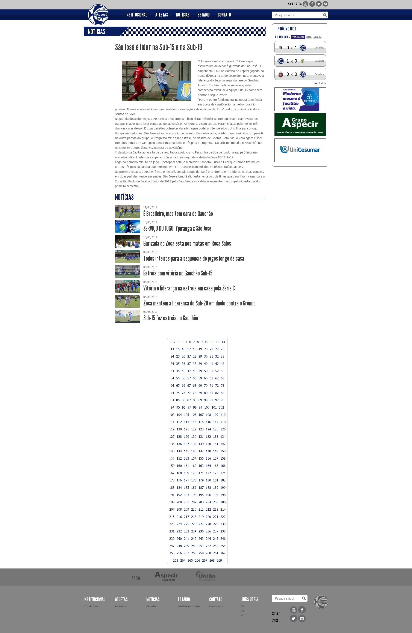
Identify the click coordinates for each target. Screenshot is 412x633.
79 (200, 393)
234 (193, 531)
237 (215, 531)
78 (194, 393)
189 (215, 487)
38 (194, 363)
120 (179, 429)
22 (217, 349)
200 (179, 502)
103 (171, 414)
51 (211, 371)
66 (183, 385)
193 (186, 495)
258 (193, 553)
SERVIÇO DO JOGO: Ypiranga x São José (177, 228)
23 (222, 349)
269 (219, 560)
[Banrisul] (300, 99)
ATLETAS (161, 15)
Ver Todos (320, 83)
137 (186, 444)
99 (200, 407)
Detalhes (319, 47)
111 (171, 422)
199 (171, 502)
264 (182, 560)
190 (223, 487)
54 (172, 378)
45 (178, 371)
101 (214, 407)
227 (201, 524)
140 (208, 444)
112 (179, 422)
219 (201, 517)
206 (223, 502)
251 (201, 546)
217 (186, 517)
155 (201, 458)
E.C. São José (91, 606)
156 (208, 458)
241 (186, 538)
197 (215, 495)
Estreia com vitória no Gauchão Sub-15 (177, 273)
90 (206, 400)
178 (193, 480)
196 (208, 495)
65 (178, 385)
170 (193, 473)
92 (217, 400)
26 (183, 356)
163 (201, 466)
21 (211, 349)
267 (204, 560)
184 (179, 487)
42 (217, 363)
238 (223, 531)
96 (183, 407)
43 (222, 363)
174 (223, 473)
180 (208, 480)
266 (197, 560)
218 (193, 517)
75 (178, 393)
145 (186, 451)
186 (193, 487)
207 (171, 509)
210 (193, 509)
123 (201, 429)
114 (193, 422)
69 (200, 385)
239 (171, 538)
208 (179, 509)
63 (222, 378)
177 (186, 480)
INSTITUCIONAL (136, 15)
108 (208, 414)
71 (211, 385)
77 (189, 393)
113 (186, 422)
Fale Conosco (216, 606)
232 (179, 531)
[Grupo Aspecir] (300, 124)
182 (223, 480)
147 (201, 451)
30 (206, 356)
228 (208, 524)
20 (206, 349)
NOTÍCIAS (182, 15)
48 (194, 371)
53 (222, 371)
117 (215, 422)
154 (193, 458)
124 (208, 429)
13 (223, 342)
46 (183, 371)
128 (179, 436)
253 (215, 546)
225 (186, 524)
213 (215, 509)
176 (179, 480)
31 (211, 356)
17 (189, 349)
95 (178, 407)
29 (200, 356)
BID (242, 615)
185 (186, 487)
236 (208, 531)
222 (223, 517)
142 (223, 444)
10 (206, 342)
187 (201, 487)
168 (179, 473)
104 (179, 414)
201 (186, 502)
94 (172, 407)
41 (211, 363)
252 (208, 546)
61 (211, 378)
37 (189, 363)
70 (206, 385)
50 (206, 371)
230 (223, 524)
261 (215, 553)
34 (172, 363)
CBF (243, 606)
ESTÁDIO (204, 15)
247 (171, 546)
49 (200, 371)
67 (189, 385)
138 (193, 444)
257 (186, 553)
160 (179, 466)
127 (171, 436)
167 (171, 473)
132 (208, 436)
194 (193, 495)
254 (223, 546)
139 (201, 444)
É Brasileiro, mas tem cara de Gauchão (178, 214)
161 (186, 466)
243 (201, 538)
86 (183, 400)
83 (222, 393)
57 (189, 378)
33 (222, 356)
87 (189, 400)
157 (215, 458)
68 (194, 385)
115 (201, 422)
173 (215, 473)
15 (178, 349)
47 (189, 371)
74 (172, 393)
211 (201, 509)
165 (215, 466)
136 (179, 444)
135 (171, 444)
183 (171, 487)
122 (193, 429)
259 (201, 553)
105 (186, 414)
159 (171, 466)
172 (208, 473)
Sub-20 (317, 36)
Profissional (298, 36)
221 (215, 517)
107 (201, 414)
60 (206, 378)
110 (223, 414)
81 (211, 393)
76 (183, 393)
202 (193, 502)
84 (172, 400)
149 (215, 451)
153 (186, 458)
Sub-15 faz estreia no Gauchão (170, 318)
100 (206, 407)
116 (208, 422)
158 (223, 458)
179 (201, 480)
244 (208, 538)
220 (208, 517)
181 (215, 480)
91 (211, 400)
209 (186, 509)
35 (178, 363)
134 (223, 436)
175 (171, 480)
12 (217, 342)
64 (172, 385)
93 (222, 400)
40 (206, 363)
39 (200, 363)
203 (201, 502)
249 (186, 546)
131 (201, 436)
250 (193, 546)
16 (183, 349)
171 (201, 473)
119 (171, 429)
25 (178, 356)
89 (200, 400)
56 (183, 378)
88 (194, 400)
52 (217, 371)
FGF (243, 610)
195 (201, 495)
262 (223, 553)
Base (308, 36)
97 (189, 407)
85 (178, 400)
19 (200, 349)
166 (223, 466)
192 (179, 495)
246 (223, 538)
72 (217, 385)
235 (201, 531)
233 (186, 531)
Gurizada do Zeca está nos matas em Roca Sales (187, 243)
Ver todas (151, 606)
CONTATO (224, 15)
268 (212, 560)
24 (172, 356)
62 (217, 378)
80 (206, 393)
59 (200, 378)
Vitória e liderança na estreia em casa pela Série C (189, 288)
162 (193, 466)
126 (223, 429)
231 (171, 531)
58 (194, 378)
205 (215, 502)
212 (208, 509)
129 (186, 436)
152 (179, 458)
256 (179, 553)
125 (215, 429)
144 (179, 451)
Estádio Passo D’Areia (189, 606)
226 (193, 524)
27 (189, 356)
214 (223, 509)
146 (193, 451)
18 (194, 349)
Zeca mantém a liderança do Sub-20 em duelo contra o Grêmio (199, 303)
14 (172, 349)
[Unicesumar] (300, 150)
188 (208, 487)
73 (222, 385)
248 (179, 546)
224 (179, 524)
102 (221, 407)
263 (175, 560)
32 (217, 356)
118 (223, 422)
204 (208, 502)
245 (215, 538)
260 (208, 553)
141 (215, 444)
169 (186, 473)
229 (215, 524)
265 (190, 560)
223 (171, 524)
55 (178, 378)
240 (179, 538)
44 (172, 371)
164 (208, 466)
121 (186, 429)
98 (195, 407)
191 (171, 495)
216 (179, 517)
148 (208, 451)
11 (212, 342)
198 (223, 495)
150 (223, 451)
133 (215, 436)
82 (217, 393)
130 (193, 436)
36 (183, 363)
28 (194, 356)
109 (215, 414)
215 (171, 517)
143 (171, 451)
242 (193, 538)
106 (193, 414)
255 (171, 553)
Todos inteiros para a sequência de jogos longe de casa (193, 258)
